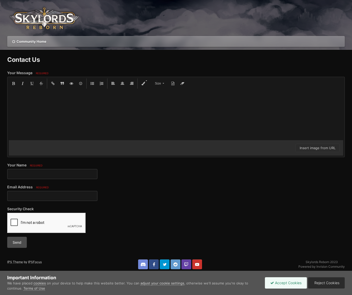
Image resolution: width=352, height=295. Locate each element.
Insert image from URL (318, 148)
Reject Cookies (326, 283)
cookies (39, 283)
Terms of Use (34, 288)
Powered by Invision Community (321, 266)
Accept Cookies (287, 283)
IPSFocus (35, 262)
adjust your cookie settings (162, 283)
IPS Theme (15, 262)
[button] (13, 83)
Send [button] (17, 242)
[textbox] (176, 114)
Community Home (31, 41)
